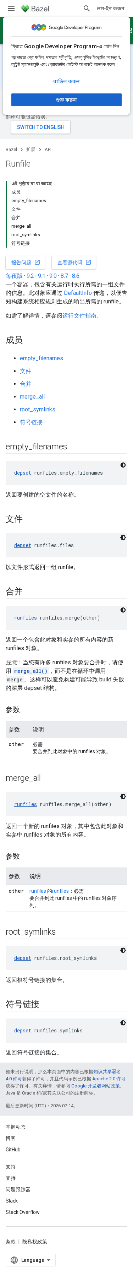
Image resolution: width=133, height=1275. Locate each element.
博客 (11, 1138)
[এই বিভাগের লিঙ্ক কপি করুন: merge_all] (48, 778)
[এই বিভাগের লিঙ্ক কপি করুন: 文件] (30, 519)
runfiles (25, 617)
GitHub (13, 1149)
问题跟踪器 (18, 1189)
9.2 (30, 275)
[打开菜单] (11, 8)
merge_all (32, 396)
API (48, 149)
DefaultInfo (78, 293)
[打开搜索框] (87, 8)
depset (22, 472)
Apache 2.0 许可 (109, 1078)
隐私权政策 (34, 1241)
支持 (11, 1178)
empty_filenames (41, 358)
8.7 (64, 275)
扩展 (30, 149)
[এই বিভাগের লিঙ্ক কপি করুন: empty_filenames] (74, 447)
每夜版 (14, 275)
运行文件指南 (79, 315)
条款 (11, 1241)
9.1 (41, 275)
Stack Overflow (23, 1212)
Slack (12, 1201)
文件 (25, 371)
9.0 (53, 275)
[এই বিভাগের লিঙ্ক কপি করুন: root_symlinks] (63, 932)
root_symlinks (37, 409)
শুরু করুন (66, 100)
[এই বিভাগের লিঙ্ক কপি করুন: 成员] (30, 340)
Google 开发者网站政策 (95, 1085)
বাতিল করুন (66, 81)
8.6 (75, 275)
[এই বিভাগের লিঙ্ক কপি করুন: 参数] (27, 710)
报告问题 (25, 262)
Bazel (11, 149)
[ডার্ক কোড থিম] (123, 465)
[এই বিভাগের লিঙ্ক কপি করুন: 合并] (30, 592)
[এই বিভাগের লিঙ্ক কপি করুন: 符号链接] (46, 1005)
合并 (25, 383)
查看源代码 (74, 262)
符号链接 (31, 422)
